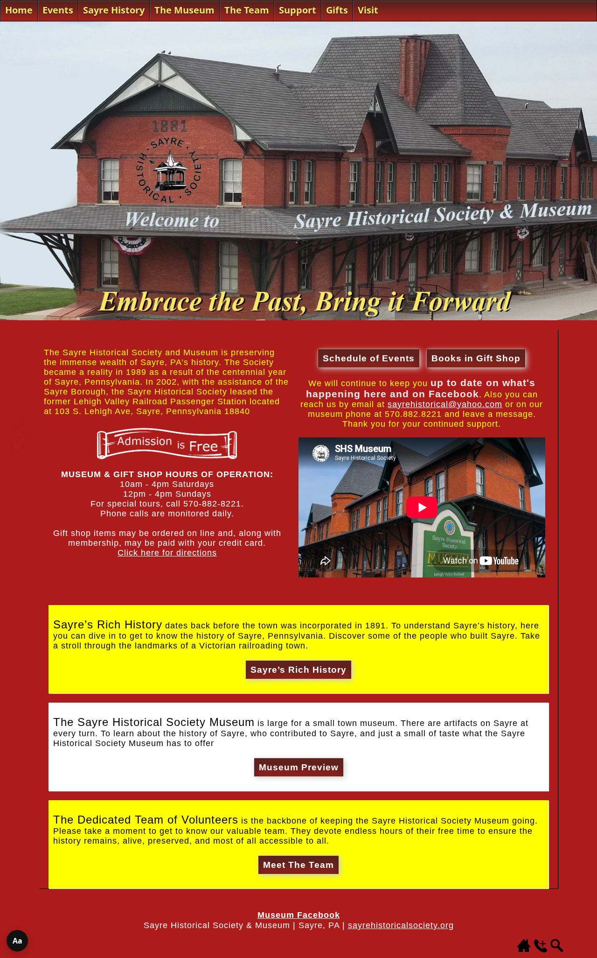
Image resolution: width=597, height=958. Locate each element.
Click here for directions (167, 552)
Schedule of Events (369, 358)
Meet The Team (298, 865)
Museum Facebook (298, 915)
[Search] (557, 950)
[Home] (524, 950)
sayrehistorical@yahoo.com (445, 404)
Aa (17, 941)
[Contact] (541, 950)
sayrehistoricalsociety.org (401, 925)
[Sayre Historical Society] (298, 318)
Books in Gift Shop (476, 358)
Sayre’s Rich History (298, 670)
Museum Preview (299, 767)
